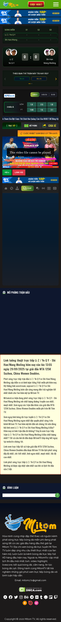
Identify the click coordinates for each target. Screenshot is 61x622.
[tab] (11, 125)
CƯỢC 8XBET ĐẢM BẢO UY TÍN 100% (40, 133)
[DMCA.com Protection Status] (30, 589)
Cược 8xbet (36, 4)
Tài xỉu (53, 94)
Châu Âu (44, 94)
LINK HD (19, 172)
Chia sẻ (52, 126)
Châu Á (35, 94)
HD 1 (7, 172)
